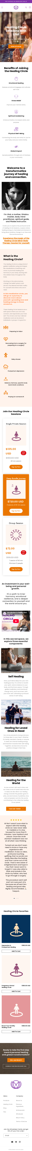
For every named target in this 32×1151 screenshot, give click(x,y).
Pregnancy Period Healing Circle (8, 986)
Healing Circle (7, 1104)
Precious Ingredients (20, 1105)
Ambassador (20, 1110)
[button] (2, 7)
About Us (19, 1100)
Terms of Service (21, 1121)
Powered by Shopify (20, 1149)
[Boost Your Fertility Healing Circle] (16, 1010)
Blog (4, 1108)
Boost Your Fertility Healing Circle (8, 1027)
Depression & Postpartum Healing (9, 946)
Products (6, 1100)
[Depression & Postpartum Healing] (16, 930)
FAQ (4, 1112)
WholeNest (13, 1149)
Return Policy (20, 1118)
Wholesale (19, 1114)
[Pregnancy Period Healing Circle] (16, 970)
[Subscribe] (27, 1136)
